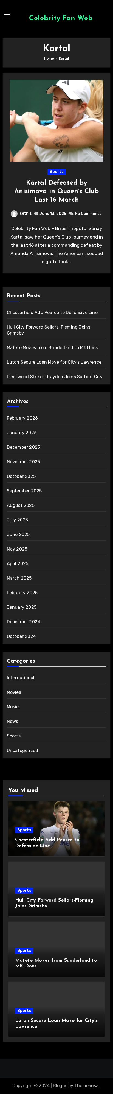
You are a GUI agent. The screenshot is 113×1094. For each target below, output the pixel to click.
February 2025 (22, 592)
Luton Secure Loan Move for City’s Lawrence (54, 362)
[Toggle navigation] (7, 16)
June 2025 (18, 534)
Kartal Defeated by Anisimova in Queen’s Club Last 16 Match (56, 191)
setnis (26, 213)
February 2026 (22, 418)
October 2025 (21, 476)
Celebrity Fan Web (61, 18)
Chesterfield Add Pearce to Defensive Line (52, 312)
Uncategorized (22, 750)
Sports (57, 171)
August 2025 (21, 505)
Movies (14, 692)
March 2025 (19, 578)
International (21, 677)
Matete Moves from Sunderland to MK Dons (52, 347)
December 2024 (24, 621)
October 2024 (21, 636)
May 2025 (17, 549)
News (12, 721)
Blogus (60, 1085)
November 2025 (23, 461)
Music (13, 706)
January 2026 (22, 432)
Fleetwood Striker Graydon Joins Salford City (55, 376)
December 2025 (23, 447)
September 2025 (24, 490)
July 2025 (17, 520)
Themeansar (87, 1085)
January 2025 (21, 607)
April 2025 (18, 563)
